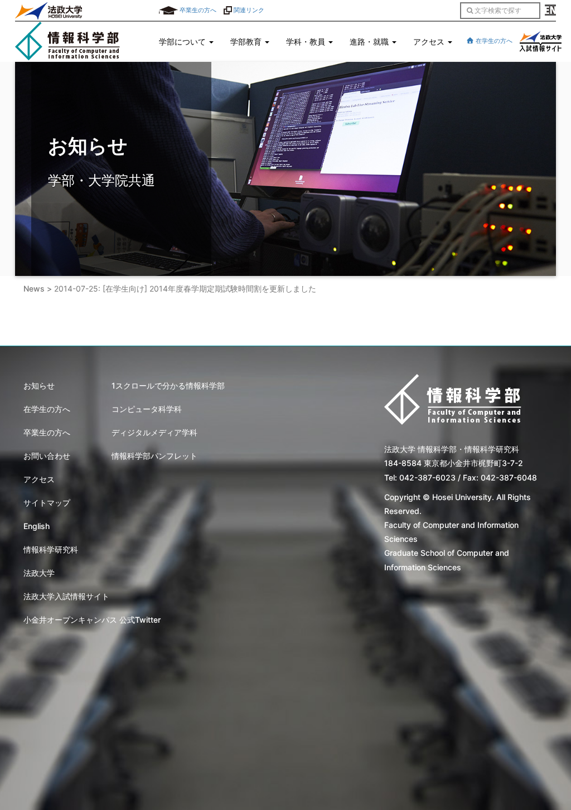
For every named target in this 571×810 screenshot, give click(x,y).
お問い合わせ (46, 455)
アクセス (39, 479)
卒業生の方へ (197, 10)
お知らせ (39, 385)
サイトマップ (46, 502)
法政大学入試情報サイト (66, 596)
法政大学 (39, 573)
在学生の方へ (493, 41)
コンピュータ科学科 (147, 409)
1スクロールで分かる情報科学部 (168, 385)
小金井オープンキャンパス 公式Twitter (92, 619)
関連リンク (248, 10)
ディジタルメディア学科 (154, 432)
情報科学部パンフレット (154, 455)
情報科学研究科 (50, 549)
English (36, 526)
